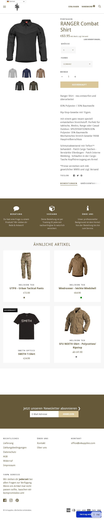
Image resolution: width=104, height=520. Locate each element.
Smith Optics (26, 351)
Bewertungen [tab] (68, 183)
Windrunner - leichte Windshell (77, 288)
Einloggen (73, 7)
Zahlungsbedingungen (15, 447)
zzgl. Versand (83, 36)
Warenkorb (88, 7)
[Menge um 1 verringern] (62, 76)
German (12, 1)
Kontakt (41, 443)
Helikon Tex (26, 285)
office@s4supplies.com (83, 443)
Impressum (9, 465)
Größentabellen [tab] (92, 183)
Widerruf (8, 461)
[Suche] (99, 7)
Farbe (64, 58)
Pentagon (66, 19)
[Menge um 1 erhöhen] (75, 76)
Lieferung (8, 443)
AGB (5, 456)
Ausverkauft (79, 85)
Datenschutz (9, 452)
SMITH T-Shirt (26, 354)
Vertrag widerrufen (89, 514)
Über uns (42, 447)
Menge (64, 72)
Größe (65, 44)
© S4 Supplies (8, 510)
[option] (26, 41)
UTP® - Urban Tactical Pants (27, 288)
